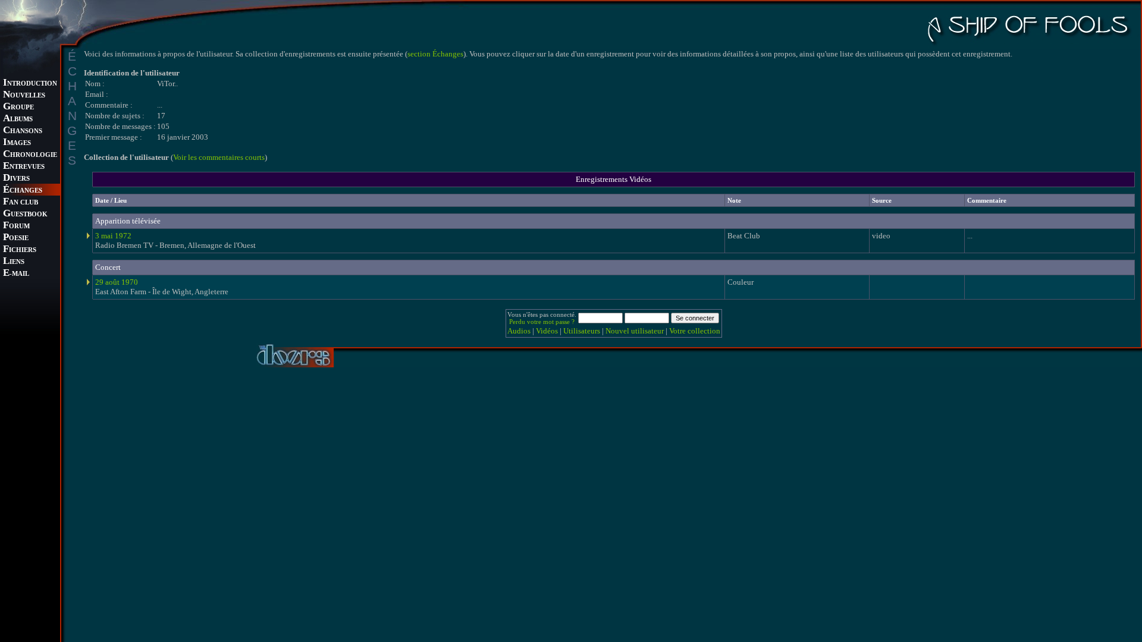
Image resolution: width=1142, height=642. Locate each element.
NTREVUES (24, 166)
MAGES (17, 143)
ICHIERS (19, 250)
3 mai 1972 (113, 235)
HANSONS (22, 131)
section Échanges (435, 53)
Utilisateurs (581, 330)
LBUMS (18, 119)
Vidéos (547, 330)
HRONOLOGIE (30, 155)
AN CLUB (20, 202)
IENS (13, 262)
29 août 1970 (116, 282)
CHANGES (22, 190)
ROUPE (18, 107)
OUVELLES (24, 95)
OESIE (16, 238)
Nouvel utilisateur (634, 330)
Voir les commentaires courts (219, 157)
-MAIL (16, 273)
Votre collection (694, 330)
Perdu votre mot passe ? (542, 321)
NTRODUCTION (30, 83)
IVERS (16, 178)
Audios (519, 330)
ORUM (16, 226)
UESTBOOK (25, 214)
